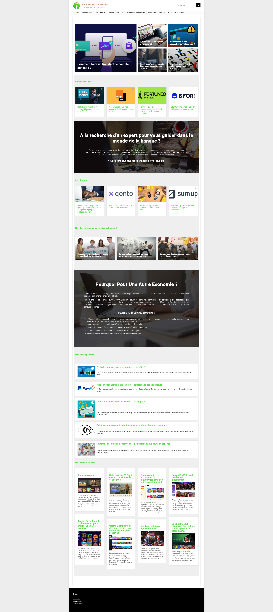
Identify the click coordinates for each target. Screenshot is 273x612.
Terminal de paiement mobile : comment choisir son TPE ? (150, 207)
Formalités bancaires (176, 13)
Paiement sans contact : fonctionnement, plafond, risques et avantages (132, 425)
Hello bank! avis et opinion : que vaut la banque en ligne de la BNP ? (89, 109)
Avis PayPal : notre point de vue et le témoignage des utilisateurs (129, 385)
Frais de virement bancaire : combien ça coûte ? (121, 367)
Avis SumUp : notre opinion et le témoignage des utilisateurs (182, 207)
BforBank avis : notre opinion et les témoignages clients (183, 108)
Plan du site (76, 599)
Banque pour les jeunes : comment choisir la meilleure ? (175, 255)
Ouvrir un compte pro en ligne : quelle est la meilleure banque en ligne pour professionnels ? (89, 208)
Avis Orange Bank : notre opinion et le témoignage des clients (121, 109)
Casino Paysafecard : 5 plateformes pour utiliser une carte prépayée (89, 524)
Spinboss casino (86, 475)
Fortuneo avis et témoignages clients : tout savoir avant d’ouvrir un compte (151, 110)
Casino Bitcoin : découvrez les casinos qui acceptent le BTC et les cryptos (183, 527)
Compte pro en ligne (115, 13)
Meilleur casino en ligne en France (150, 527)
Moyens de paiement (156, 13)
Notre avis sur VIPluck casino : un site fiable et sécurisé (120, 477)
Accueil (76, 13)
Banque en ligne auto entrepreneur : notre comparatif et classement (134, 255)
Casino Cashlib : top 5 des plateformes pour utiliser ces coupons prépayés (120, 529)
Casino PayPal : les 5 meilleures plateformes (182, 477)
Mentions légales (78, 603)
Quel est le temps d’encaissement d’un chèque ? (121, 401)
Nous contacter (77, 601)
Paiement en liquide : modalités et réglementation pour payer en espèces (133, 444)
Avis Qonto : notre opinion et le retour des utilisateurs (120, 206)
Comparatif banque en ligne (92, 13)
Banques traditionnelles (136, 13)
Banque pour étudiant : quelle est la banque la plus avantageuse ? (92, 255)
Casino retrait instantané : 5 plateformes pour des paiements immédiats (152, 478)
